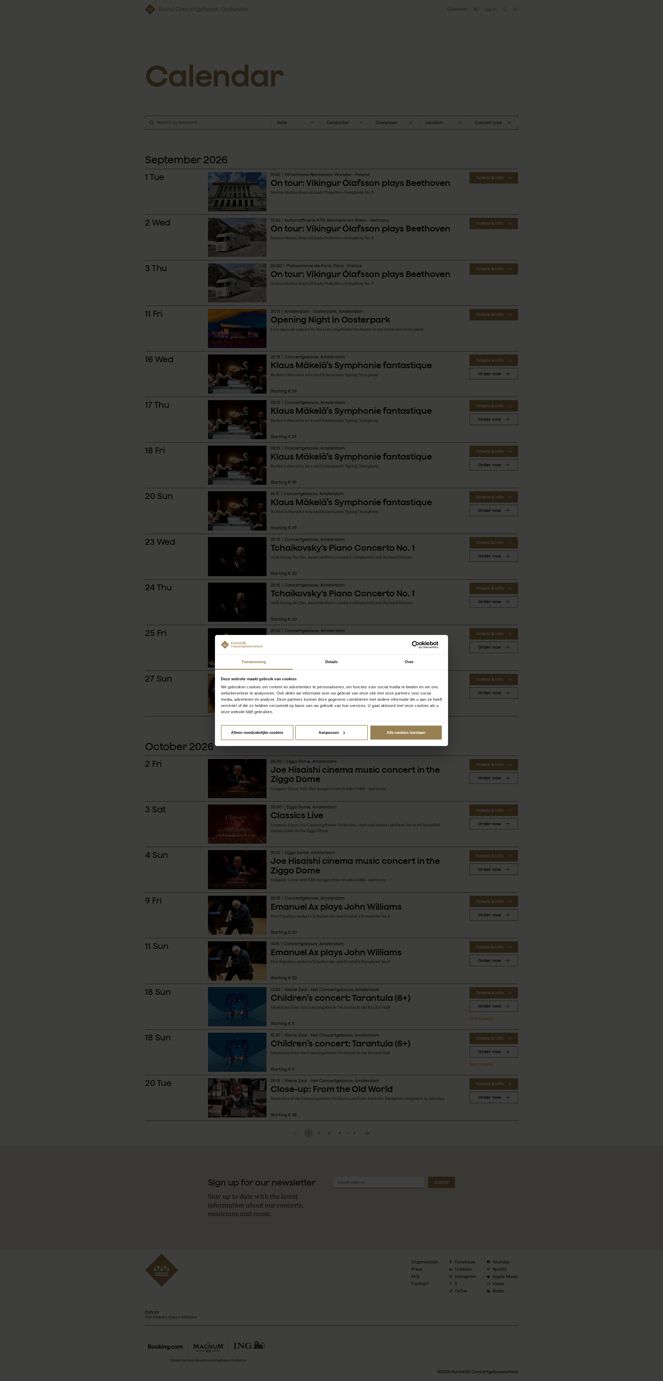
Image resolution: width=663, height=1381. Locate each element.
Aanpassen (329, 732)
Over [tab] (409, 662)
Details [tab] (331, 662)
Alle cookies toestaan (406, 732)
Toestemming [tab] (253, 662)
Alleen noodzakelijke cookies (257, 732)
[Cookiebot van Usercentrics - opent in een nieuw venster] (419, 645)
